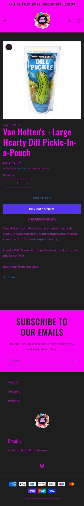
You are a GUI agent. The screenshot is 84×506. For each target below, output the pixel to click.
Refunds (14, 400)
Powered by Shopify (51, 498)
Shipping (22, 168)
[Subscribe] (71, 361)
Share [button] (12, 277)
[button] (5, 20)
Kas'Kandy (36, 498)
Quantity (8, 175)
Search (13, 382)
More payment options (42, 218)
